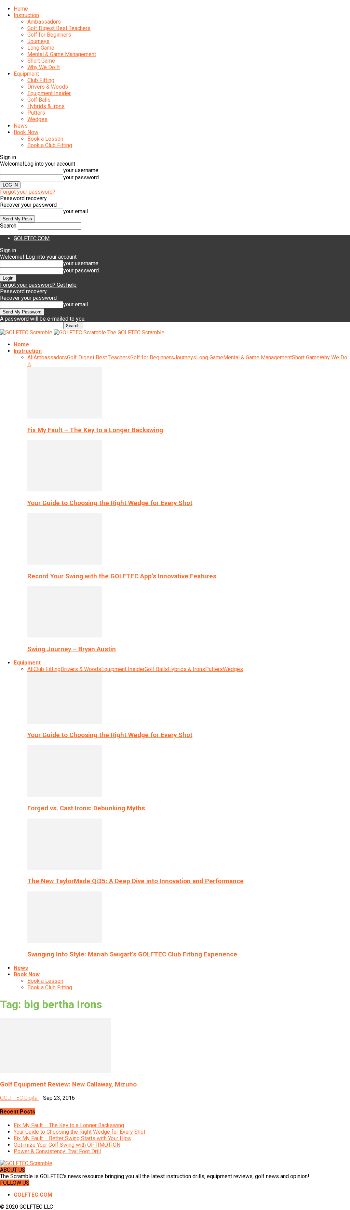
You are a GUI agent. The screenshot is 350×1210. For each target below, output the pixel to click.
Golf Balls (39, 99)
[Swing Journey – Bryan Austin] (64, 635)
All (30, 357)
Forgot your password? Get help (38, 285)
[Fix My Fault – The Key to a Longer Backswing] (64, 416)
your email (75, 211)
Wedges (37, 119)
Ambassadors (44, 21)
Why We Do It (43, 67)
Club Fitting (40, 80)
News (21, 126)
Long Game (40, 47)
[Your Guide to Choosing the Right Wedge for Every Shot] (64, 489)
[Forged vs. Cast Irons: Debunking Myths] (64, 794)
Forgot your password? (27, 192)
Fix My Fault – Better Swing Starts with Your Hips (72, 1138)
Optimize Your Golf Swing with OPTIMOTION (67, 1145)
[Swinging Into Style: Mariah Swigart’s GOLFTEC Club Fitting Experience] (64, 941)
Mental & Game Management (61, 54)
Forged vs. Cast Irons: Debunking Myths (86, 808)
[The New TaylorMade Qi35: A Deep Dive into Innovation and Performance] (64, 868)
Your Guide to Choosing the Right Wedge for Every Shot (109, 503)
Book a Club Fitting (49, 145)
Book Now (26, 132)
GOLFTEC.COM (32, 238)
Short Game (41, 60)
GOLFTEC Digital (19, 1098)
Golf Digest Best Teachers (59, 28)
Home (21, 8)
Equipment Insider (49, 93)
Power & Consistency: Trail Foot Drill (57, 1151)
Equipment (26, 73)
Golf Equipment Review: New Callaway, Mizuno (68, 1084)
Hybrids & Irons (46, 106)
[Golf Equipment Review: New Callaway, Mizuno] (55, 1071)
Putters (36, 113)
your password (81, 177)
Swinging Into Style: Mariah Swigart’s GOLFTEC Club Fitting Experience (132, 954)
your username (80, 170)
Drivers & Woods (47, 86)
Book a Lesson (45, 139)
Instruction (26, 15)
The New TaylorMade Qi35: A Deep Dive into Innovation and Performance (135, 881)
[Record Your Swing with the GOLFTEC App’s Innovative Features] (64, 562)
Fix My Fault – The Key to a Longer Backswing (95, 430)
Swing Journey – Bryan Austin (71, 649)
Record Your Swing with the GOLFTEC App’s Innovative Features (121, 576)
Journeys (38, 41)
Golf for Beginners (49, 34)
